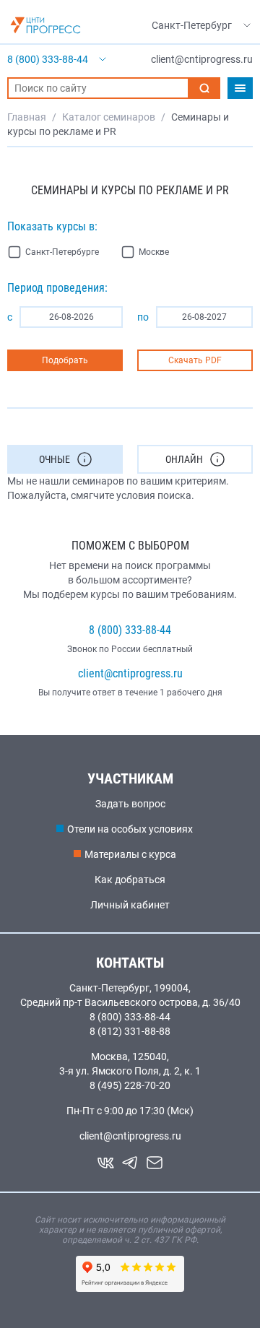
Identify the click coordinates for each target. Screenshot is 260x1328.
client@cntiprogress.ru (130, 673)
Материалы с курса (130, 854)
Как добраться (130, 879)
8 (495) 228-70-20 (130, 1085)
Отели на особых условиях (130, 829)
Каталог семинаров (108, 117)
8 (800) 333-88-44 (130, 630)
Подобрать (65, 360)
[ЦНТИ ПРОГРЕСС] (45, 25)
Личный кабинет (130, 905)
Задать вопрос (130, 804)
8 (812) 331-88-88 (130, 1031)
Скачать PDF (195, 360)
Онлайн (184, 459)
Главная (26, 117)
